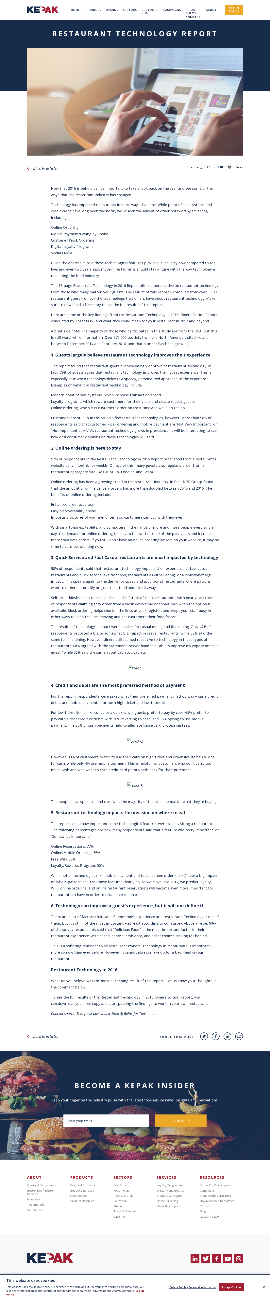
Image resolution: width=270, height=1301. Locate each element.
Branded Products (82, 1185)
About (211, 10)
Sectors (130, 10)
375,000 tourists (127, 337)
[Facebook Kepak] (216, 1036)
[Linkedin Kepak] (227, 1036)
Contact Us (34, 1209)
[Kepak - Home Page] (50, 1258)
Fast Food (120, 1185)
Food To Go (121, 1190)
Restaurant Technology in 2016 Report (106, 285)
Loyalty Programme (170, 1185)
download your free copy (79, 1003)
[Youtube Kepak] (227, 1258)
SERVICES (166, 1177)
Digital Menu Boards (170, 1190)
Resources (212, 1177)
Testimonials (35, 1204)
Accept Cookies (231, 1287)
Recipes (205, 1206)
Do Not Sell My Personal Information (192, 1287)
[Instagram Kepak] (238, 1258)
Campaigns (172, 10)
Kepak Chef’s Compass (193, 13)
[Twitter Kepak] (204, 1036)
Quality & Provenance (42, 1185)
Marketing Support (169, 1206)
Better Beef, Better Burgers (40, 1192)
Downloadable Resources (217, 1201)
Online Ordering (167, 1201)
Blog (203, 1211)
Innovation (34, 1199)
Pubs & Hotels (123, 1195)
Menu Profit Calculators (216, 1195)
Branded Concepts (169, 1195)
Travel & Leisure (124, 1211)
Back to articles (45, 168)
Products (93, 10)
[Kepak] (43, 18)
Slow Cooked (79, 1195)
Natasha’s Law (210, 1216)
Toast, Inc (146, 1013)
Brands (112, 10)
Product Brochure (82, 1201)
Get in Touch (234, 9)
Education (120, 1201)
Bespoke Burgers (82, 1190)
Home (75, 10)
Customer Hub (150, 11)
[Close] (263, 1287)
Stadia (117, 1206)
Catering (119, 1216)
